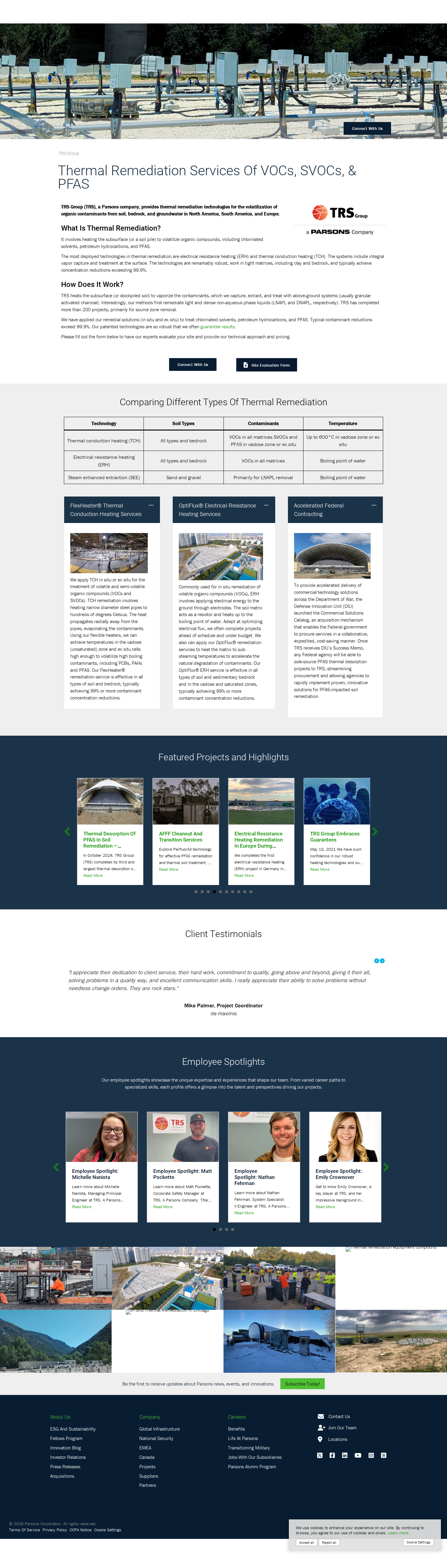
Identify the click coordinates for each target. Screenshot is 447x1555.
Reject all (329, 1542)
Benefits (236, 1445)
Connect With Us (367, 128)
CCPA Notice (81, 1546)
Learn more (398, 1533)
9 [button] (244, 891)
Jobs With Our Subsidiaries (255, 1473)
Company (149, 1432)
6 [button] (226, 891)
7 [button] (232, 891)
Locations (337, 1455)
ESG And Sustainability (73, 1445)
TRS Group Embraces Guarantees (259, 836)
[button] (151, 505)
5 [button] (220, 891)
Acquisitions (62, 1492)
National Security (156, 1454)
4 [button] (214, 891)
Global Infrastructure (159, 1445)
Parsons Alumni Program (252, 1482)
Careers (237, 1432)
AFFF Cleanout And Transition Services (105, 836)
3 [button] (208, 891)
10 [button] (250, 891)
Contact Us (339, 1432)
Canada (146, 1473)
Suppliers (148, 1492)
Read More (92, 869)
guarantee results (217, 326)
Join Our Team (341, 1444)
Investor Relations (68, 1473)
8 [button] (238, 891)
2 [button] (202, 891)
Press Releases (65, 1482)
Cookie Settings (107, 1546)
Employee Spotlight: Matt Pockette (182, 1190)
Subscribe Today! (302, 1399)
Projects (147, 1482)
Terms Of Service (24, 1546)
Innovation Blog (65, 1464)
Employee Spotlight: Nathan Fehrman (254, 1193)
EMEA (145, 1464)
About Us (60, 1432)
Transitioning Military (249, 1464)
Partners (147, 1501)
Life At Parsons (243, 1454)
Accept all (306, 1542)
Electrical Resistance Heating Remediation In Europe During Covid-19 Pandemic (183, 842)
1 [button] (196, 891)
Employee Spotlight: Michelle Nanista (95, 1190)
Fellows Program (66, 1454)
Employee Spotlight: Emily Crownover (339, 1190)
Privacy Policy (55, 1546)
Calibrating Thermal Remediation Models (334, 836)
